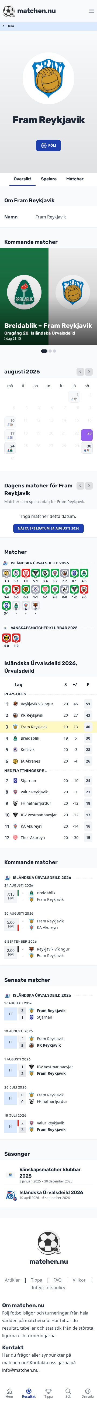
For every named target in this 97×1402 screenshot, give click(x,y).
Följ (52, 145)
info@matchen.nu (20, 1370)
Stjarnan (28, 780)
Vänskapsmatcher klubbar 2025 (44, 628)
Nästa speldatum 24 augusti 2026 (48, 528)
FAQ (57, 1280)
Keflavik (27, 749)
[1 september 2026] (89, 372)
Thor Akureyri (33, 837)
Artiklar (12, 1280)
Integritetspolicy (48, 1287)
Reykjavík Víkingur (37, 703)
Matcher (75, 178)
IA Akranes (30, 761)
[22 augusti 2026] (80, 486)
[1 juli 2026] (80, 372)
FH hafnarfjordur (36, 803)
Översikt (22, 178)
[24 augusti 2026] (89, 486)
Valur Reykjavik (34, 791)
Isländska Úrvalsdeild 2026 (40, 563)
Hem (10, 26)
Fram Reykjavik (34, 726)
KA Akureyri (31, 826)
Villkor (79, 1280)
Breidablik (30, 738)
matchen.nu (48, 1261)
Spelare (49, 178)
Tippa (36, 1280)
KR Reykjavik (32, 715)
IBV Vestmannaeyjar (39, 814)
